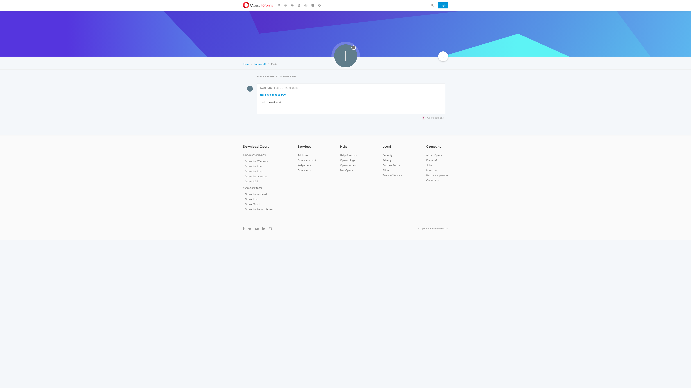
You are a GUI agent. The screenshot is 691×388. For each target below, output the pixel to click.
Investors (431, 170)
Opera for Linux (254, 171)
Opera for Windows (256, 161)
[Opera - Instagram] (270, 229)
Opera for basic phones (259, 209)
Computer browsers (254, 154)
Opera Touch (252, 204)
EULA (386, 170)
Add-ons (303, 155)
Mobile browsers (252, 187)
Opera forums (348, 165)
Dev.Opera (346, 170)
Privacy (387, 160)
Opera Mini (251, 199)
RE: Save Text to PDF (273, 94)
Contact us (433, 180)
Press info (432, 160)
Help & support (349, 155)
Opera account (307, 160)
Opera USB (251, 181)
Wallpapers (304, 165)
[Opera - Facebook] (243, 228)
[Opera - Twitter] (249, 229)
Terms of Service (392, 175)
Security (387, 155)
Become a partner (437, 175)
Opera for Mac (254, 166)
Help (343, 146)
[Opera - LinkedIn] (263, 229)
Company (433, 146)
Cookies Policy (391, 165)
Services (304, 146)
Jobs (429, 165)
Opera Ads (304, 170)
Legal (387, 146)
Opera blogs (347, 160)
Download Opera (256, 146)
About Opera (434, 155)
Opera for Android (256, 194)
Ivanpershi (267, 87)
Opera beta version (256, 176)
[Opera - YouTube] (256, 229)
